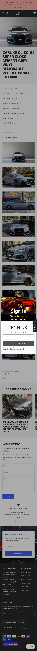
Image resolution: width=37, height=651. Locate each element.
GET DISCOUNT (18, 343)
